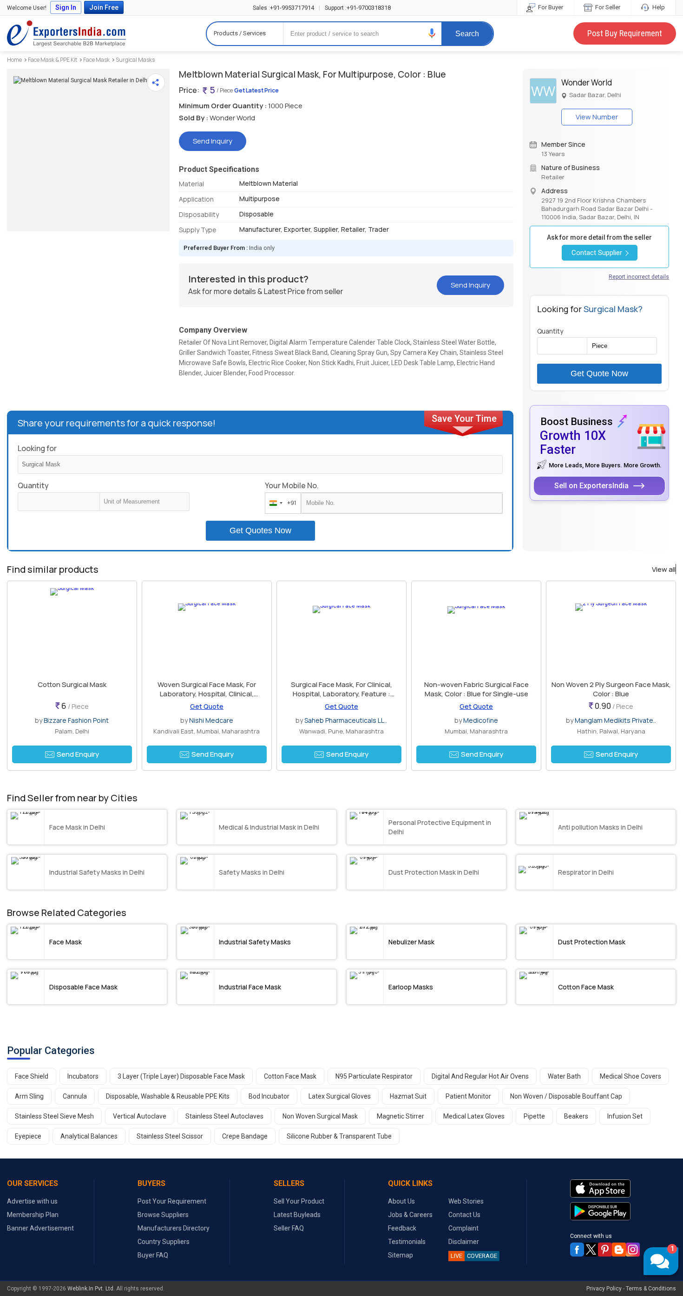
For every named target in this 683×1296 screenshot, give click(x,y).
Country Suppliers (164, 1241)
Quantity (33, 485)
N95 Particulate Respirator (374, 1076)
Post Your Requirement (172, 1201)
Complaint (463, 1228)
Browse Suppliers (163, 1214)
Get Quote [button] (206, 706)
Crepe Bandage (245, 1136)
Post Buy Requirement (624, 33)
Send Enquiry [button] (78, 754)
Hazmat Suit (408, 1096)
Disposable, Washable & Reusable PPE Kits (168, 1096)
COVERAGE (474, 1255)
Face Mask (96, 60)
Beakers (576, 1116)
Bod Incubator (269, 1096)
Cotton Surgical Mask (72, 684)
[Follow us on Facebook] (577, 1250)
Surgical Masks (135, 60)
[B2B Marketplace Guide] (619, 1250)
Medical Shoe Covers (630, 1076)
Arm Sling (29, 1096)
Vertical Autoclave (139, 1116)
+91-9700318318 (358, 7)
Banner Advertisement (40, 1228)
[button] (432, 33)
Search (467, 34)
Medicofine (480, 720)
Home (14, 60)
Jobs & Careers (410, 1214)
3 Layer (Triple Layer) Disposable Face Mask (181, 1076)
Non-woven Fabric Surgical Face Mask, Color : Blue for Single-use (476, 689)
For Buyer (550, 7)
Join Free (103, 7)
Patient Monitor (468, 1096)
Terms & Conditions (651, 1288)
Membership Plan (33, 1214)
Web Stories (466, 1201)
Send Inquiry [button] (212, 141)
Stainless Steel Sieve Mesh (54, 1116)
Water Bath (564, 1076)
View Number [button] (597, 117)
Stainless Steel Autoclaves (224, 1116)
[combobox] (281, 503)
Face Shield (31, 1076)
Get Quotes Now (260, 530)
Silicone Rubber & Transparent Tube (339, 1136)
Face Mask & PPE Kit (52, 60)
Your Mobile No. (292, 485)
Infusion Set (625, 1116)
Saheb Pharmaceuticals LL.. (345, 720)
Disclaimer (463, 1241)
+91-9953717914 (283, 7)
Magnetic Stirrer (400, 1116)
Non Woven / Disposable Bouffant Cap (566, 1096)
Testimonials (407, 1241)
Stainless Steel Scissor (170, 1136)
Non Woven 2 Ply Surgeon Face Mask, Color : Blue (611, 689)
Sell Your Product (299, 1201)
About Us (401, 1201)
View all (664, 569)
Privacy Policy (604, 1288)
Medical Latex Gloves (474, 1116)
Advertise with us (32, 1201)
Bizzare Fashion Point (76, 720)
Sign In (65, 7)
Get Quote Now (599, 373)
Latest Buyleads (297, 1214)
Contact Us (464, 1214)
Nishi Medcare (211, 720)
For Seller (607, 7)
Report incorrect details (639, 277)
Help (658, 7)
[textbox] (144, 501)
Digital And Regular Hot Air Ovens (480, 1076)
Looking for (37, 448)
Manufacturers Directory (174, 1228)
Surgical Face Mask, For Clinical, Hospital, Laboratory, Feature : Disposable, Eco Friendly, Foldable (341, 694)
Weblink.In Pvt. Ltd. (91, 1288)
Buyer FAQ (153, 1255)
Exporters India (66, 33)
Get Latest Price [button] (256, 90)
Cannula (75, 1096)
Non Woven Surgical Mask (320, 1116)
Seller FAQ (289, 1228)
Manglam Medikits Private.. (615, 720)
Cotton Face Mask (290, 1076)
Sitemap (400, 1255)
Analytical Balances (89, 1136)
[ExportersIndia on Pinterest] (605, 1250)
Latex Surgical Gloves (340, 1096)
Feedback (402, 1228)
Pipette (534, 1116)
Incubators (83, 1076)
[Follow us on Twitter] (591, 1250)
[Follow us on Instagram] (633, 1250)
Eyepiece (28, 1136)
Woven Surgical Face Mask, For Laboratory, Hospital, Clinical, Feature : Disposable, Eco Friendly (206, 694)
